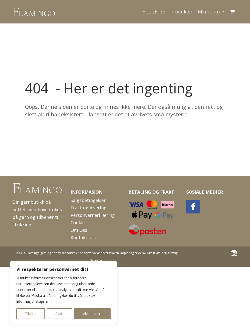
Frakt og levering (88, 208)
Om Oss (79, 230)
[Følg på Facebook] (193, 206)
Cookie (78, 222)
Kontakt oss (83, 237)
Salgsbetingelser (88, 200)
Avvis (59, 313)
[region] (63, 292)
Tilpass (30, 313)
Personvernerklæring (93, 215)
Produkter (181, 11)
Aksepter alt (92, 313)
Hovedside (153, 11)
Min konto (209, 11)
